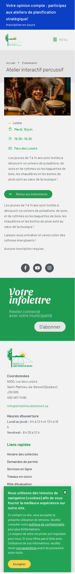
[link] (46, 524)
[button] (65, 492)
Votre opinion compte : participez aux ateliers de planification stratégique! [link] (36, 12)
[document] (37, 286)
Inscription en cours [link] (20, 25)
